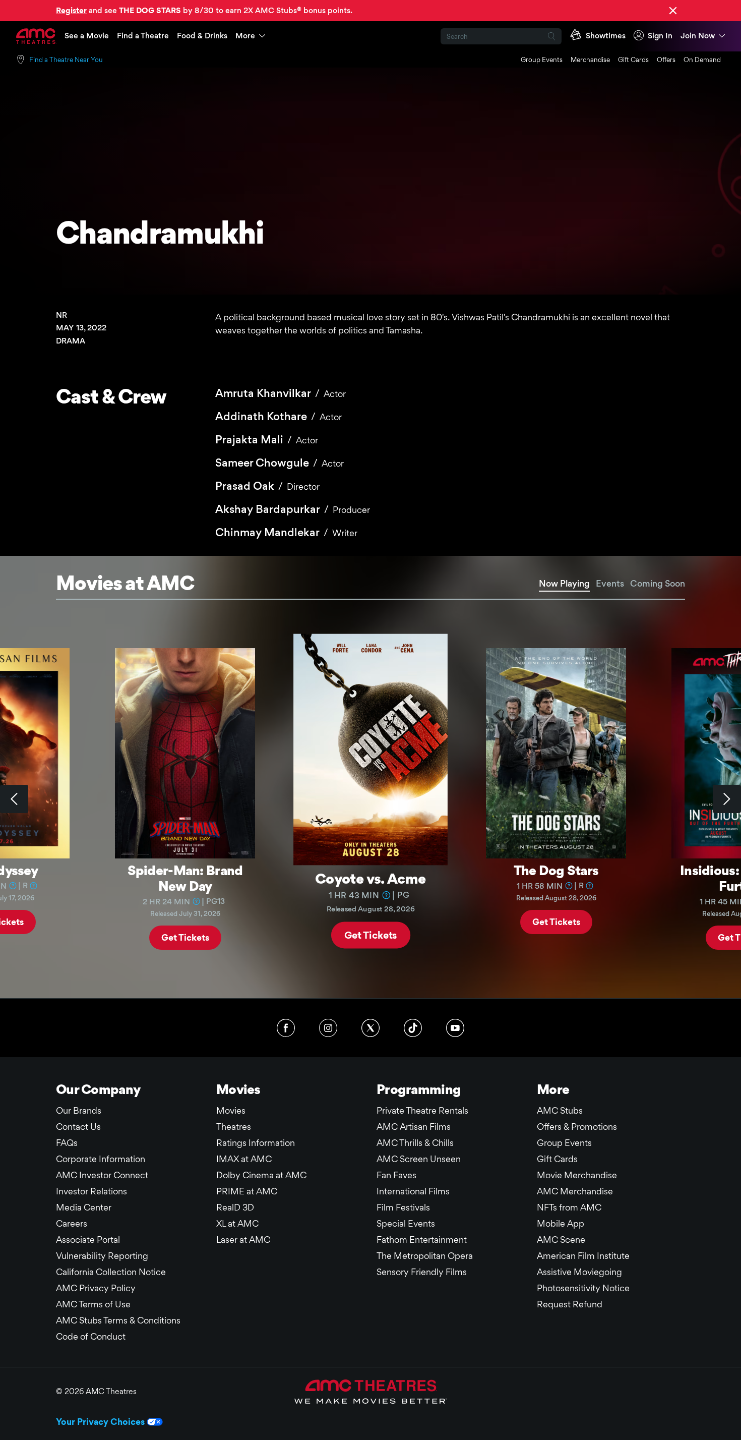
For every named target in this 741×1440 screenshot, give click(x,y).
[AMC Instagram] (328, 1028)
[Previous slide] (14, 799)
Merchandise (590, 59)
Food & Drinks (202, 35)
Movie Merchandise (577, 1175)
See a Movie (87, 35)
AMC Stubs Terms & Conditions (118, 1320)
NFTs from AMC (569, 1207)
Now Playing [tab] (564, 583)
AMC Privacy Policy (96, 1288)
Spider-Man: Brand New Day (185, 878)
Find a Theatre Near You (66, 59)
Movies (230, 1110)
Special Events (406, 1223)
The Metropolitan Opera (425, 1255)
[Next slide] (727, 799)
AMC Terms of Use (93, 1304)
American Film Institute (583, 1255)
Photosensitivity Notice (583, 1288)
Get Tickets (185, 937)
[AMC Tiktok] (413, 1028)
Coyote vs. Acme (370, 878)
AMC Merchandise (575, 1191)
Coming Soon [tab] (657, 583)
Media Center (83, 1207)
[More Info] (12, 885)
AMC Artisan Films (414, 1126)
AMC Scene (561, 1239)
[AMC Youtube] (455, 1028)
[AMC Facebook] (286, 1028)
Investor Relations (91, 1191)
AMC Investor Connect (102, 1175)
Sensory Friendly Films (422, 1271)
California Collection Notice (111, 1271)
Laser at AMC (243, 1239)
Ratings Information (255, 1142)
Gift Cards (633, 59)
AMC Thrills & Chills (415, 1142)
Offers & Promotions (577, 1126)
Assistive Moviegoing (579, 1271)
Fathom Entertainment (422, 1239)
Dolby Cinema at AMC (261, 1175)
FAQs (67, 1142)
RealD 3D (235, 1207)
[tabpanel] (370, 799)
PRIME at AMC (246, 1191)
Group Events (542, 59)
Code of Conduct (91, 1336)
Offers (666, 59)
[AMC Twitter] (370, 1028)
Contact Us (78, 1126)
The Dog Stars (556, 870)
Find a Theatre (143, 35)
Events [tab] (610, 583)
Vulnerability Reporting (102, 1255)
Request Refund (569, 1304)
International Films (413, 1191)
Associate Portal (88, 1239)
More (245, 35)
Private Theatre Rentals (422, 1110)
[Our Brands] (370, 1391)
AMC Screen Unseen (419, 1159)
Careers (71, 1223)
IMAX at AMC (244, 1159)
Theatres (233, 1126)
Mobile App (560, 1223)
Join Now (698, 35)
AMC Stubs (560, 1110)
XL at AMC (237, 1223)
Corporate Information (100, 1159)
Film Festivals (403, 1207)
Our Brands (78, 1110)
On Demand (702, 59)
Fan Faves (396, 1175)
